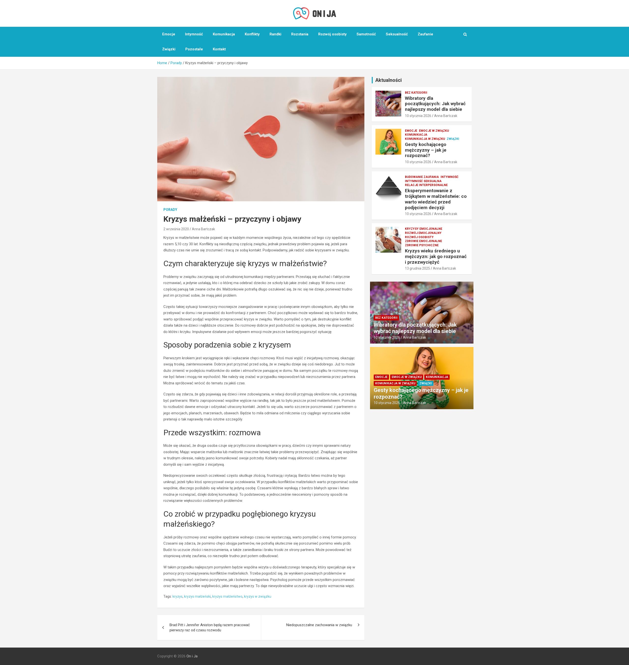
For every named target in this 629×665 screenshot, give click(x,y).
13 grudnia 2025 (417, 268)
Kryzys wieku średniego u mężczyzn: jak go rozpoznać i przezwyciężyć (436, 256)
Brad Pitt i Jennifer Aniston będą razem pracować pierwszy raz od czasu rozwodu (210, 627)
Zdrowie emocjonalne (423, 241)
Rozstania (299, 34)
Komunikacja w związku (425, 139)
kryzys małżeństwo (227, 596)
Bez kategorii (416, 92)
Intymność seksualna (423, 181)
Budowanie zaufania (422, 177)
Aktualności (388, 80)
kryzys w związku (257, 596)
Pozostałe (194, 49)
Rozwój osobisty (332, 34)
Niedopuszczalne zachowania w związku (319, 625)
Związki (168, 49)
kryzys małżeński (197, 596)
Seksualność (397, 34)
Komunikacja (224, 34)
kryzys (177, 596)
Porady (170, 210)
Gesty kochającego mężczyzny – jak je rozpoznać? (425, 150)
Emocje (168, 34)
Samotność (366, 34)
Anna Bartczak (203, 229)
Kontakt (219, 49)
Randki (275, 34)
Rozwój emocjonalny (423, 233)
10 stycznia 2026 (418, 116)
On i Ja (192, 656)
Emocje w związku (434, 130)
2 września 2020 (176, 229)
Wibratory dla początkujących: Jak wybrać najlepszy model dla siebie (435, 103)
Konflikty (252, 34)
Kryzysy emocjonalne (423, 229)
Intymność (194, 34)
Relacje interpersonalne (426, 185)
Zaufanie (425, 34)
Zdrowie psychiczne (422, 245)
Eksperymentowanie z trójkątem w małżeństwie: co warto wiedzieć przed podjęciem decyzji (436, 199)
